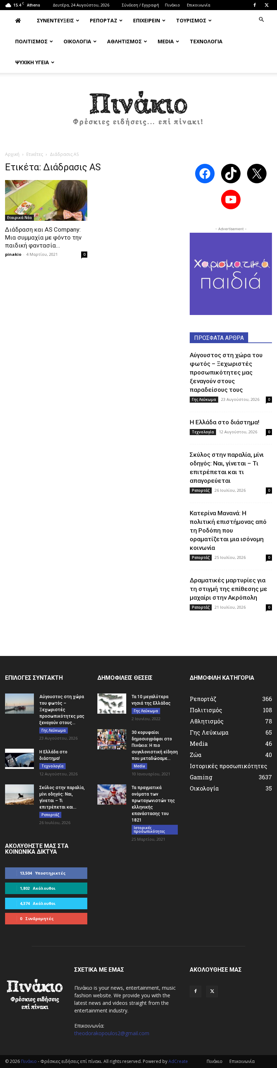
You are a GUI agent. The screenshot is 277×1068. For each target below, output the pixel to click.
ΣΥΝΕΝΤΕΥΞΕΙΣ (55, 20)
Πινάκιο (172, 5)
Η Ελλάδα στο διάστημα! (224, 422)
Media (139, 766)
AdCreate (178, 1061)
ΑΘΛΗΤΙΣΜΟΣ (124, 41)
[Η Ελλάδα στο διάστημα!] (19, 759)
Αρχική (12, 154)
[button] (261, 19)
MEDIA (166, 41)
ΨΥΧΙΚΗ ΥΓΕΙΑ (32, 62)
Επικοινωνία (198, 5)
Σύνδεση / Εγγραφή (140, 5)
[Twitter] (266, 5)
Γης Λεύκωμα (204, 399)
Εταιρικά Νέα (19, 217)
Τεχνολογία (203, 431)
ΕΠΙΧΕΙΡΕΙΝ (146, 20)
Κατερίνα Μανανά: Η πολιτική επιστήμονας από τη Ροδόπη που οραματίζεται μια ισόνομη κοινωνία (228, 530)
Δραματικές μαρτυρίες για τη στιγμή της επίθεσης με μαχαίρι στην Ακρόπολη (228, 589)
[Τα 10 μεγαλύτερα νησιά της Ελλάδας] (111, 703)
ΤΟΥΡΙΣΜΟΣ (191, 20)
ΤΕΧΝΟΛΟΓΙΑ (206, 41)
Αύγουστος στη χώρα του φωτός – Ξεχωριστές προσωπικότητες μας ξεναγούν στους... (61, 709)
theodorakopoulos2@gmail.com (111, 1033)
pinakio (13, 254)
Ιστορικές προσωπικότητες (149, 829)
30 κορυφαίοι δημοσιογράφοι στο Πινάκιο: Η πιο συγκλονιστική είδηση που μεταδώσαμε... (155, 745)
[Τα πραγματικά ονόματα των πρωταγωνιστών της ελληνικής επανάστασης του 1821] (111, 794)
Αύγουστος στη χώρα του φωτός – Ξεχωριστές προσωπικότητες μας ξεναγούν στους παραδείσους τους (226, 372)
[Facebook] (254, 5)
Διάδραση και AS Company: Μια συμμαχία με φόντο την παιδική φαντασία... (43, 237)
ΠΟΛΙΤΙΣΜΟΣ (31, 41)
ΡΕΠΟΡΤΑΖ (103, 20)
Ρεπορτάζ (201, 490)
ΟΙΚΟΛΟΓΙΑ (77, 41)
